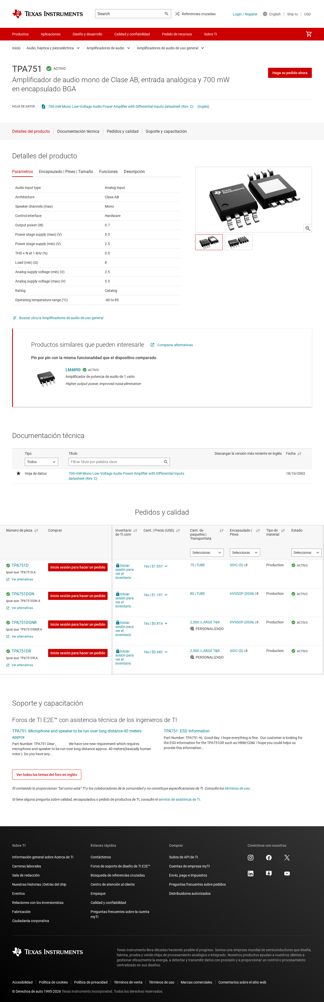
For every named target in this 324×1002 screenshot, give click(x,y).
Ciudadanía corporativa (30, 921)
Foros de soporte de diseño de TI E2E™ (120, 866)
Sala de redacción (26, 875)
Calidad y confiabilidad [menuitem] (132, 34)
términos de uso (237, 788)
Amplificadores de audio (105, 48)
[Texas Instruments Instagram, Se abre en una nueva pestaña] (251, 859)
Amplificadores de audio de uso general (167, 48)
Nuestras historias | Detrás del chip (39, 884)
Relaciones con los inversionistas (38, 903)
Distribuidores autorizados (190, 893)
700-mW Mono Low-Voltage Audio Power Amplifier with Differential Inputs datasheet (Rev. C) (120, 106)
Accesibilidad (22, 982)
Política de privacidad (91, 982)
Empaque (98, 893)
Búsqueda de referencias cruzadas (118, 875)
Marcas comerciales (196, 982)
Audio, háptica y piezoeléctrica (50, 48)
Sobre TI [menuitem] (210, 34)
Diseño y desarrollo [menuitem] (87, 34)
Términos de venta (128, 982)
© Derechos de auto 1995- (36, 991)
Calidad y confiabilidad (108, 903)
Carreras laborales (26, 866)
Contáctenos (101, 857)
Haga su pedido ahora (290, 73)
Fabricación (21, 912)
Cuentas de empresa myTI (189, 866)
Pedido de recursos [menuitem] (177, 34)
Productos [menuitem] (20, 34)
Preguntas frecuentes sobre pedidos (197, 884)
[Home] (47, 13)
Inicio (16, 48)
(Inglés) (203, 106)
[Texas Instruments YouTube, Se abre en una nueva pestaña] (287, 875)
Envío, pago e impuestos (188, 875)
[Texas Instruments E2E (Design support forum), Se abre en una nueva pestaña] (269, 875)
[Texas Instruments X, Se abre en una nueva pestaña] (287, 859)
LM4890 (73, 369)
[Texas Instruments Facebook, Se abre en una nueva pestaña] (269, 859)
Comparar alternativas (175, 345)
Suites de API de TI (183, 857)
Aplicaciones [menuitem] (50, 34)
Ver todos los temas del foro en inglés (46, 775)
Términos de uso (161, 982)
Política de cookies (53, 982)
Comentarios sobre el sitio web (242, 982)
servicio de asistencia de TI (179, 799)
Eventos (18, 893)
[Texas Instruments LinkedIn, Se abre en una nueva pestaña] (251, 875)
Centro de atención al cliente (113, 884)
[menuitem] (309, 34)
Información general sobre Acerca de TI (42, 857)
